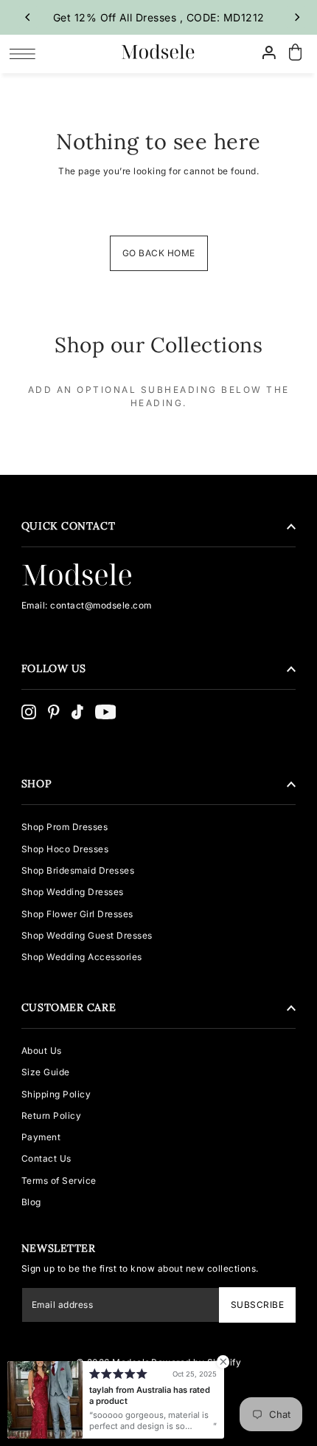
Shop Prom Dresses (64, 826)
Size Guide (45, 1071)
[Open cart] (294, 53)
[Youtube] (105, 712)
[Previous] (28, 17)
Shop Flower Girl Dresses (77, 913)
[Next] (296, 17)
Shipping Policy (56, 1094)
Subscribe (257, 1304)
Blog (31, 1201)
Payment (41, 1136)
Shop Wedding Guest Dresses (87, 935)
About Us (41, 1050)
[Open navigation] (26, 53)
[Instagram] (28, 712)
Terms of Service (59, 1180)
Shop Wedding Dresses (72, 891)
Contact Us (46, 1158)
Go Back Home (158, 252)
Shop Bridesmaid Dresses (78, 870)
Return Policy (51, 1115)
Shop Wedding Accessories (81, 956)
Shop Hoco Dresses (65, 848)
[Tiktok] (77, 712)
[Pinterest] (54, 712)
